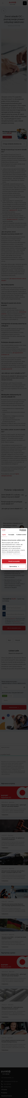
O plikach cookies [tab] (21, 534)
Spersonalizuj (13, 566)
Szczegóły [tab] (11, 534)
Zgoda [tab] (4, 534)
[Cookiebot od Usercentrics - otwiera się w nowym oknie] (19, 530)
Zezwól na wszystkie (14, 561)
